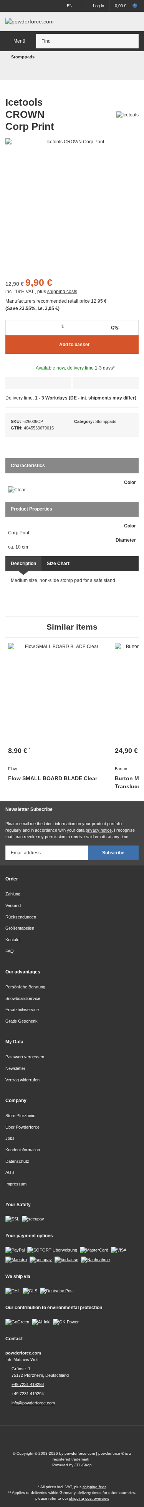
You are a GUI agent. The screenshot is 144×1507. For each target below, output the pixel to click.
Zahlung (12, 894)
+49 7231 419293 (28, 1384)
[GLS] (30, 1290)
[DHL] (12, 1290)
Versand (13, 905)
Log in (98, 5)
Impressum (15, 1184)
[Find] (132, 41)
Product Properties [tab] (31, 509)
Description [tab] (23, 563)
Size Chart (58, 563)
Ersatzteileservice (22, 1009)
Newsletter (15, 1068)
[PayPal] (15, 1250)
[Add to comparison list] (106, 383)
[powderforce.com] (29, 21)
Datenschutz (17, 1161)
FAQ (9, 951)
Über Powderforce (22, 1127)
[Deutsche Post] (57, 1290)
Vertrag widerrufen (22, 1080)
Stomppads (105, 421)
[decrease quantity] (13, 327)
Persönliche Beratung (25, 987)
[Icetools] (127, 114)
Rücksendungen (20, 917)
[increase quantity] (132, 327)
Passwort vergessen (24, 1056)
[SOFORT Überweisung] (52, 1250)
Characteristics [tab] (28, 465)
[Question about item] (38, 383)
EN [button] (70, 5)
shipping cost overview (89, 1498)
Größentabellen (19, 928)
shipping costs (62, 291)
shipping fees (94, 1487)
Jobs (10, 1138)
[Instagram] (79, 1441)
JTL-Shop (83, 1465)
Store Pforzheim (20, 1115)
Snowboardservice (22, 998)
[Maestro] (16, 1259)
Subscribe (113, 852)
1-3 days (104, 368)
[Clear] (17, 490)
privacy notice (99, 830)
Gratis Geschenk (21, 1021)
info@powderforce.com (33, 1403)
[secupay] (41, 1259)
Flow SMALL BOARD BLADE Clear (52, 778)
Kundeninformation (22, 1149)
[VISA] (118, 1250)
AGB (9, 1172)
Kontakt (12, 939)
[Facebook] (65, 1441)
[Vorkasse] (66, 1259)
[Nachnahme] (95, 1259)
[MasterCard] (94, 1250)
